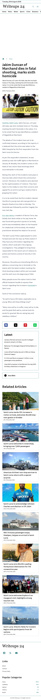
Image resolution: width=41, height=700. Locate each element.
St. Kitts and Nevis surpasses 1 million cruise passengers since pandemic (18, 359)
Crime (28, 12)
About (4, 666)
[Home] (3, 59)
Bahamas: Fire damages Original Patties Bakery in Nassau (20, 347)
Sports (22, 12)
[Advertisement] (20, 34)
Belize (16, 12)
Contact (4, 668)
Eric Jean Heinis (8, 215)
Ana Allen (11, 375)
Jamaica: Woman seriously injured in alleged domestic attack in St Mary (18, 341)
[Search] (33, 7)
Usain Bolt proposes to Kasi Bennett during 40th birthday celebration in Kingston (20, 365)
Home (4, 12)
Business (35, 12)
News (10, 12)
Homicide (31, 285)
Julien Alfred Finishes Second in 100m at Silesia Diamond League (19, 353)
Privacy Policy (6, 671)
